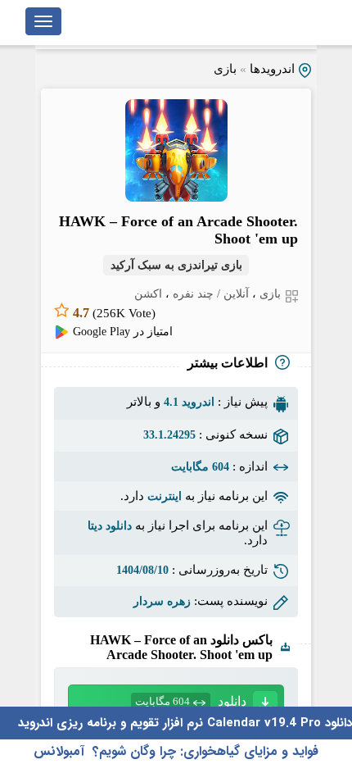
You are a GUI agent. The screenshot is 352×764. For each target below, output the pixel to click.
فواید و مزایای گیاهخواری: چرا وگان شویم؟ (205, 751)
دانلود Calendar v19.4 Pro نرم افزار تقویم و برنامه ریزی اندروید (185, 723)
